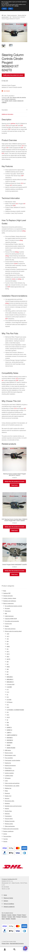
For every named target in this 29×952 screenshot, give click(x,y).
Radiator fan (8, 788)
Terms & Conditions (9, 904)
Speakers (7, 803)
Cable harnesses (9, 616)
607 (8, 671)
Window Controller (9, 821)
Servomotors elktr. (9, 801)
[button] (25, 25)
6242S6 (6, 101)
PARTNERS (9, 742)
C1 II (8, 692)
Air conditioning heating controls (13, 606)
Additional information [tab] (7, 114)
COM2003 (4, 102)
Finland (19, 915)
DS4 (8, 722)
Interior (5, 834)
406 (8, 661)
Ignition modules (9, 773)
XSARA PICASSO (11, 747)
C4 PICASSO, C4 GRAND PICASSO (15, 710)
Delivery (6, 901)
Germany (4, 917)
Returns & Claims (8, 898)
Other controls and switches (12, 783)
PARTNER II (10, 737)
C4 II (8, 707)
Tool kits (5, 839)
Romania (24, 917)
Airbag (17, 252)
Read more (14, 485)
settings (16, 6)
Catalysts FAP (6, 593)
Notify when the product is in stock (13, 75)
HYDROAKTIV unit (9, 770)
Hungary (9, 917)
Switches (7, 813)
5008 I (8, 666)
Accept (4, 8)
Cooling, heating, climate (9, 598)
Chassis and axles (8, 595)
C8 (7, 720)
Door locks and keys (10, 628)
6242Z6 (15, 101)
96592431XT (20, 101)
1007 (8, 634)
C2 (7, 694)
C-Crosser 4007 (10, 684)
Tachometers (8, 816)
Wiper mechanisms (10, 826)
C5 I (8, 712)
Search (14, 949)
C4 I (8, 704)
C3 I (8, 697)
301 (8, 649)
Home (4, 15)
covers (15, 263)
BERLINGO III (10, 682)
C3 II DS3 (9, 699)
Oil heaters (8, 778)
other (6, 780)
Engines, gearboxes (8, 831)
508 (8, 669)
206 (8, 641)
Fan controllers (9, 758)
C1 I (8, 689)
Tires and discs (7, 836)
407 (10, 17)
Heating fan (8, 763)
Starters (7, 808)
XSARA (8, 745)
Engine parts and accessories (10, 828)
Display (7, 626)
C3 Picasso (9, 702)
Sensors (7, 798)
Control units (8, 623)
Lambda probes (9, 775)
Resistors (7, 793)
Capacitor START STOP (11, 618)
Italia (14, 917)
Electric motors (9, 753)
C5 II (11, 97)
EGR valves (8, 750)
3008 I (8, 646)
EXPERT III (9, 730)
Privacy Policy (5, 943)
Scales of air (8, 796)
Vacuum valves (9, 818)
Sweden (8, 919)
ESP (21, 125)
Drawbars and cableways (9, 601)
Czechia (9, 915)
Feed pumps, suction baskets (12, 760)
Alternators (8, 611)
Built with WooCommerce (17, 943)
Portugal (18, 917)
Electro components (12, 15)
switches (13, 123)
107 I (8, 636)
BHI (6, 613)
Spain (3, 919)
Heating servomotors (10, 765)
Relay (6, 790)
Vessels (5, 841)
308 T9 (8, 659)
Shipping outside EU (9, 906)
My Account (5, 949)
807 (8, 674)
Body (4, 590)
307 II (8, 654)
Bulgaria (4, 915)
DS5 (8, 725)
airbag (24, 231)
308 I (8, 656)
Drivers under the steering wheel (13, 631)
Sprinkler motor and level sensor (13, 806)
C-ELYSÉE (9, 687)
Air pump (7, 608)
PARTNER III (10, 740)
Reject (10, 8)
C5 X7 (8, 717)
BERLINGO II (10, 679)
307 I (8, 651)
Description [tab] (5, 110)
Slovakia (13, 919)
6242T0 (10, 101)
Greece (14, 915)
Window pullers (9, 823)
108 (8, 639)
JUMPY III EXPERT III (12, 735)
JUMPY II (9, 732)
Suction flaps (8, 811)
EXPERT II (9, 727)
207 (8, 644)
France (24, 915)
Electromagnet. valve (10, 755)
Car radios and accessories (12, 621)
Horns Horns (8, 768)
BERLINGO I (10, 677)
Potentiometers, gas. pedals (12, 785)
